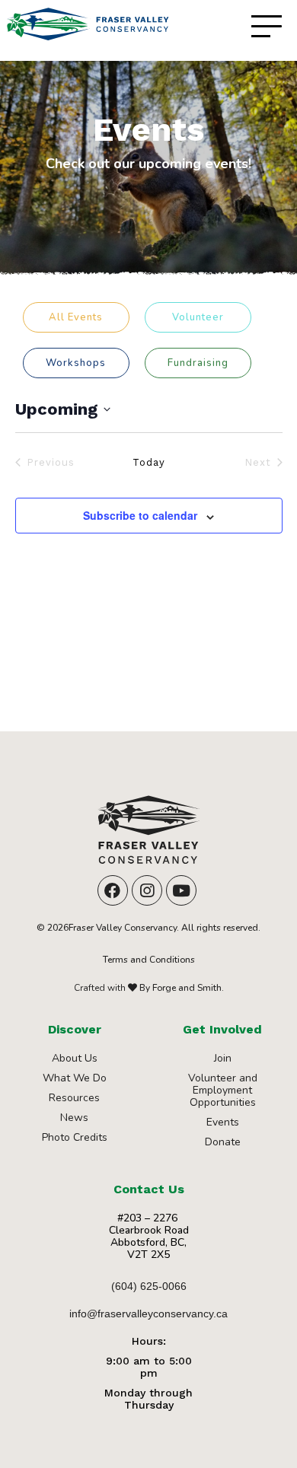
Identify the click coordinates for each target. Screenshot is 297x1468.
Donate (223, 1142)
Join (223, 1058)
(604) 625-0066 (149, 1286)
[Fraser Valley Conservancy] (148, 835)
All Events (76, 317)
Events (222, 1122)
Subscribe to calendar (140, 515)
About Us (74, 1058)
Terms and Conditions (149, 960)
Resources (74, 1098)
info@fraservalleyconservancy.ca (148, 1313)
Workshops (76, 363)
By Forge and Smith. (180, 988)
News (74, 1117)
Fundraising (198, 363)
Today (149, 462)
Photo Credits (74, 1137)
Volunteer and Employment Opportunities (222, 1090)
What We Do (75, 1078)
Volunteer (198, 317)
